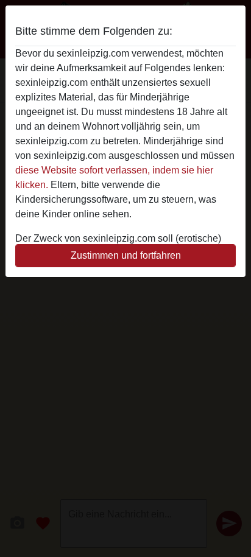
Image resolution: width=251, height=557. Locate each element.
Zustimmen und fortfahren (126, 255)
